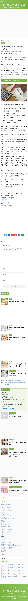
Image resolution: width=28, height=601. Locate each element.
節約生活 (3, 521)
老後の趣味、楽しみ (6, 537)
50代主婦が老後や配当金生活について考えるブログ (14, 593)
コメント (5, 252)
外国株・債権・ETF (6, 514)
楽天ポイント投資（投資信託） (8, 529)
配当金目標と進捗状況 (6, 507)
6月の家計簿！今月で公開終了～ (18, 301)
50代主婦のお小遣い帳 (6, 524)
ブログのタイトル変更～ (15, 416)
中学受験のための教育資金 (7, 544)
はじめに (10, 587)
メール (4, 274)
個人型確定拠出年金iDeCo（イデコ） (10, 532)
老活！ (2, 536)
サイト (4, 280)
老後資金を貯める (5, 526)
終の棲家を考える (5, 540)
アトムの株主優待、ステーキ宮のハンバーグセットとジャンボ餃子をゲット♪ (17, 454)
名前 (4, 268)
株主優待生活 (4, 517)
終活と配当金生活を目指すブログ (14, 5)
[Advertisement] (14, 23)
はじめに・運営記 (5, 548)
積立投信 (4, 534)
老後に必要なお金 (5, 527)
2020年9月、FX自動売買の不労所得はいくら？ (12, 564)
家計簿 (3, 241)
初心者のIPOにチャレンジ (7, 518)
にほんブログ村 (5, 200)
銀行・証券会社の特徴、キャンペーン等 (10, 505)
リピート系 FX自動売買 (7, 510)
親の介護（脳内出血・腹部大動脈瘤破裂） (11, 545)
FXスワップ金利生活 (6, 509)
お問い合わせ (16, 587)
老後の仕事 (4, 539)
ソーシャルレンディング (7, 515)
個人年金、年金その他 (6, 531)
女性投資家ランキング (6, 205)
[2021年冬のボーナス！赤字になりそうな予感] (19, 235)
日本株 (3, 512)
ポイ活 (2, 523)
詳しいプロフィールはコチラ (9, 401)
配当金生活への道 (5, 504)
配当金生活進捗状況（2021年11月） (13, 380)
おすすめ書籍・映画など (7, 547)
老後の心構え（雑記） (6, 542)
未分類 (2, 551)
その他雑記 (3, 550)
